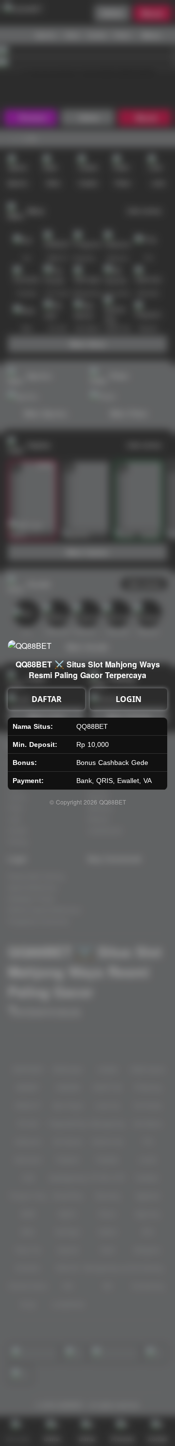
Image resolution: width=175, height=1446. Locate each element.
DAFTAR (47, 699)
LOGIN (128, 699)
